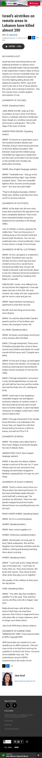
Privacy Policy (8, 721)
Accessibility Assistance (11, 729)
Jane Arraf (13, 35)
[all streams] (39, 755)
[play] (3, 755)
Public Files (8, 725)
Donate (35, 3)
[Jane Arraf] (7, 679)
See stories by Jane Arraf (25, 681)
